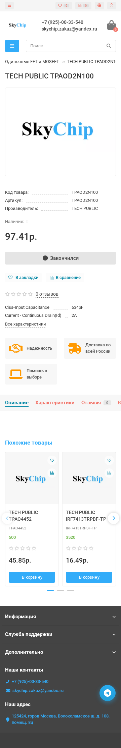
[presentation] (7, 518)
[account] (111, 5)
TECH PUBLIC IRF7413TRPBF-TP (86, 516)
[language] (99, 5)
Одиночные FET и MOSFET (32, 61)
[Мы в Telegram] (107, 693)
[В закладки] (52, 460)
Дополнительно (24, 652)
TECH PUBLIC (85, 208)
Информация (20, 617)
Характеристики (55, 403)
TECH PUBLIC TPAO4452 (23, 516)
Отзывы (94, 403)
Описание (17, 403)
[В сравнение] (52, 473)
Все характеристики (25, 324)
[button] (50, 590)
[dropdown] (9, 5)
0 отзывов (47, 294)
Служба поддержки (28, 634)
